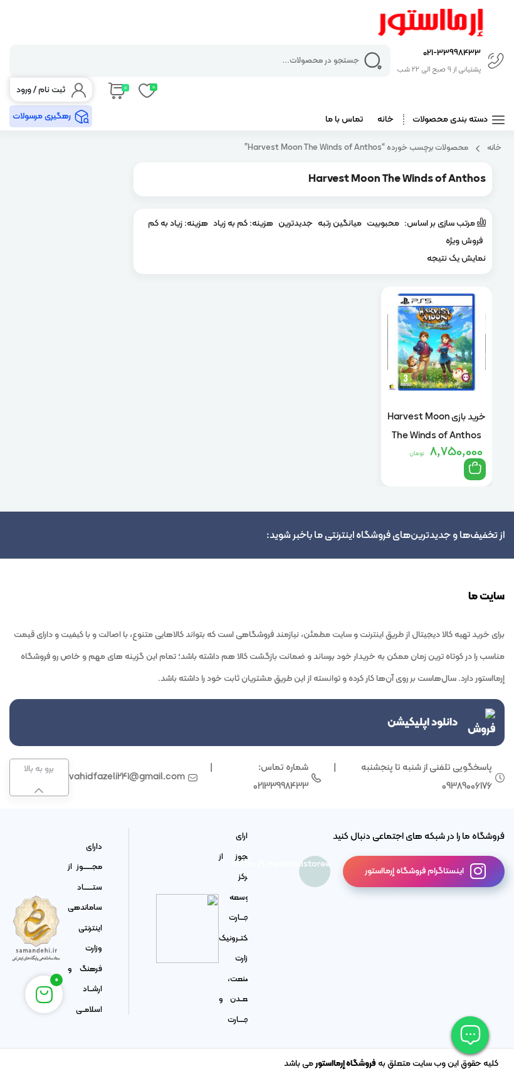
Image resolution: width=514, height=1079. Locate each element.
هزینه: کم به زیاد (243, 223)
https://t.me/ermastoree (314, 864)
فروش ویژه (464, 241)
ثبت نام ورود (40, 90)
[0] (115, 89)
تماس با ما (344, 119)
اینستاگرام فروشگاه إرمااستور (414, 871)
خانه (385, 119)
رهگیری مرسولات (42, 116)
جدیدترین (295, 223)
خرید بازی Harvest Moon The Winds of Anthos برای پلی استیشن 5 (436, 426)
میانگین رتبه (340, 223)
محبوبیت (383, 223)
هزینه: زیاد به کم (178, 223)
